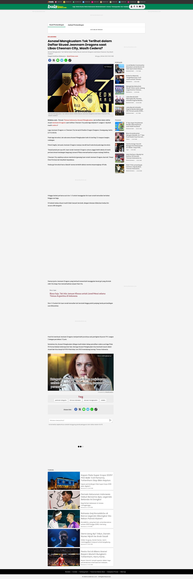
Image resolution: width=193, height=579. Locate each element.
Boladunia (52, 37)
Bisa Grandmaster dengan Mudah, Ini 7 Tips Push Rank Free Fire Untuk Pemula (135, 135)
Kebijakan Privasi (112, 572)
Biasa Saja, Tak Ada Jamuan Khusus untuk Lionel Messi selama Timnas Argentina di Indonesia (77, 294)
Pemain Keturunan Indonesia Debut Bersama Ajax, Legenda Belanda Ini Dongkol (96, 497)
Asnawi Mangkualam (85, 120)
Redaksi (67, 572)
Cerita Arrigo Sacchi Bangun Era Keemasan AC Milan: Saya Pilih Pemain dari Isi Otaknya (135, 145)
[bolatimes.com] (57, 8)
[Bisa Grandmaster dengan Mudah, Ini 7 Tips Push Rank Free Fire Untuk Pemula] (119, 140)
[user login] (131, 7)
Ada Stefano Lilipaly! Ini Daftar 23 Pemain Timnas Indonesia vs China (134, 156)
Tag (80, 396)
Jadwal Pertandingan (76, 25)
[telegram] (62, 61)
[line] (58, 61)
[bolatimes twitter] (137, 6)
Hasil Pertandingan (56, 25)
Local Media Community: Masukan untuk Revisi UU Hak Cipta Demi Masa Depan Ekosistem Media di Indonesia (135, 67)
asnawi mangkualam (91, 400)
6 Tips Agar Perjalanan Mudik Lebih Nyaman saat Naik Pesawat (134, 124)
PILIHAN (118, 120)
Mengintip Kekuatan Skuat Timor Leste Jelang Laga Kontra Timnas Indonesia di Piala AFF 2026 (135, 88)
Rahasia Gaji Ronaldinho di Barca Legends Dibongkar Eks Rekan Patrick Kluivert (96, 516)
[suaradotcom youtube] (140, 6)
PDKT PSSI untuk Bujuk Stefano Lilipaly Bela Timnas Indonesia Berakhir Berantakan (134, 167)
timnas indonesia (75, 400)
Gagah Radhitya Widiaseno (57, 56)
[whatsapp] (66, 61)
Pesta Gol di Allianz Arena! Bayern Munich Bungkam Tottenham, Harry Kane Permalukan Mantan (94, 554)
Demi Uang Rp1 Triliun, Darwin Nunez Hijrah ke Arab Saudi (95, 535)
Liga (74, 7)
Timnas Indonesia (70, 120)
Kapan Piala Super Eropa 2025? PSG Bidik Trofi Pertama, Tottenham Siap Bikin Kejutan (97, 478)
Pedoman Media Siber (97, 572)
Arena (108, 7)
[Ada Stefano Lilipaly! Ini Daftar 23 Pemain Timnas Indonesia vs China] (119, 162)
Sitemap (123, 572)
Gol (122, 7)
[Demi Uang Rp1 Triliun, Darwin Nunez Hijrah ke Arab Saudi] (64, 546)
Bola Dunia (80, 7)
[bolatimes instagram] (142, 6)
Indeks (126, 7)
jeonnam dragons (61, 400)
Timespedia (115, 7)
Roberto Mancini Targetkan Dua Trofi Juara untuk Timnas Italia (133, 77)
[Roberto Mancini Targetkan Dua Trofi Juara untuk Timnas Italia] (119, 83)
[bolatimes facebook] (134, 6)
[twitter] (54, 61)
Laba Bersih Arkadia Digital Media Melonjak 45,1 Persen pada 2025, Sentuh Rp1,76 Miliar (134, 109)
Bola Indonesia (89, 7)
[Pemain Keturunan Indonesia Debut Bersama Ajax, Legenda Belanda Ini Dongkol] (64, 508)
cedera (54, 125)
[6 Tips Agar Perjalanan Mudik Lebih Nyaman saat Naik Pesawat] (119, 130)
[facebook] (50, 61)
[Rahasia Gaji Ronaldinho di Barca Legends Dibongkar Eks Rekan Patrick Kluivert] (64, 527)
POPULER (118, 62)
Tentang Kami (83, 572)
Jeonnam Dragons (59, 123)
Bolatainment (101, 7)
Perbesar (109, 66)
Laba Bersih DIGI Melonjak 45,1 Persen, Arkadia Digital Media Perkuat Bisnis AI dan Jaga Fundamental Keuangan (134, 98)
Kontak (75, 572)
